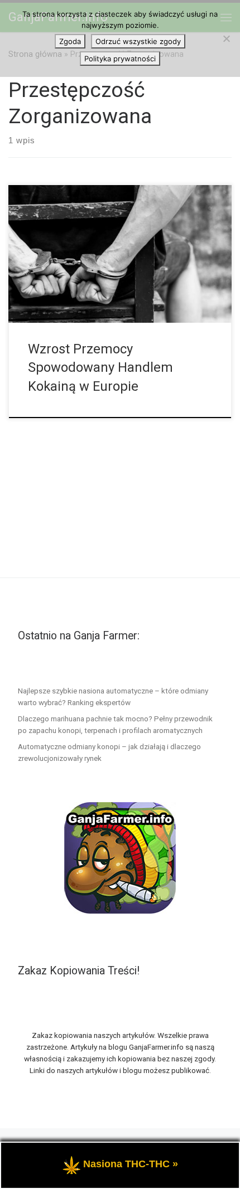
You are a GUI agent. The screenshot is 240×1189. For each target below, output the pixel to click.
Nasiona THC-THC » (130, 1163)
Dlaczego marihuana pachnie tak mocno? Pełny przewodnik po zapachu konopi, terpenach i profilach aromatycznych (115, 724)
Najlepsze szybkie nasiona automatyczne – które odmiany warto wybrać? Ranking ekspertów (113, 696)
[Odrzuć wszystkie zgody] (226, 38)
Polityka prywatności (120, 58)
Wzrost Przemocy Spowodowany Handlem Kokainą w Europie (100, 367)
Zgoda (70, 41)
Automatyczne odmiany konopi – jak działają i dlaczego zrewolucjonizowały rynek (109, 752)
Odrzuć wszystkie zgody (138, 41)
